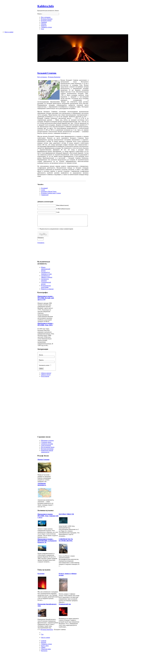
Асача (43, 190)
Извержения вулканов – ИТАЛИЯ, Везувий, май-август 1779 (46, 297)
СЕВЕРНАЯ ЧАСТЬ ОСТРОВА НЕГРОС (66, 539)
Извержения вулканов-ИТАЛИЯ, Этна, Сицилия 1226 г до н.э (48, 515)
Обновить (40, 237)
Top (42, 634)
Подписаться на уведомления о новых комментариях (56, 229)
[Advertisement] (63, 65)
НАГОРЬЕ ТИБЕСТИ (66, 514)
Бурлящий (44, 188)
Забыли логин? (46, 374)
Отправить (40, 242)
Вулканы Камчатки (54, 77)
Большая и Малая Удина (48, 191)
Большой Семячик (46, 73)
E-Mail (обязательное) (63, 209)
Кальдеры (41, 573)
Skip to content (8, 32)
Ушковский (44, 195)
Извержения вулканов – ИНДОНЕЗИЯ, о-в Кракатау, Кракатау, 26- (47, 540)
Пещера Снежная (43, 459)
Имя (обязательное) (62, 205)
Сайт (58, 212)
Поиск (39, 14)
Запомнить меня (44, 365)
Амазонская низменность (42, 484)
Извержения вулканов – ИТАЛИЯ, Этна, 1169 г (46, 324)
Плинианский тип (65, 604)
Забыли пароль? (46, 373)
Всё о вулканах (42, 77)
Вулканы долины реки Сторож (51, 193)
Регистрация (45, 376)
